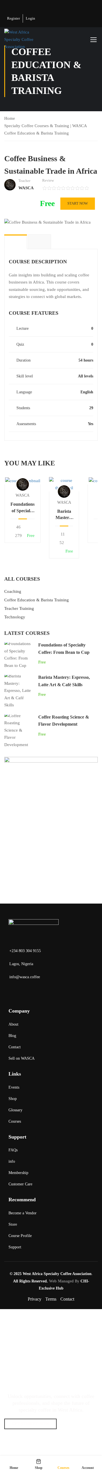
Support (14, 1247)
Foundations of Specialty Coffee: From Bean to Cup (22, 508)
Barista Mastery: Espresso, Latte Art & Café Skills (64, 515)
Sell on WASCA (21, 1058)
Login (30, 18)
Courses (14, 1121)
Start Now (77, 203)
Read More (22, 480)
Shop (12, 1099)
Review (48, 180)
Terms (50, 1299)
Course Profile (20, 1236)
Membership (18, 1173)
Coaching (12, 591)
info (11, 1161)
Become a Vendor (22, 1213)
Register (13, 18)
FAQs (13, 1150)
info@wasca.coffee (24, 977)
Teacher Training (19, 608)
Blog (12, 1036)
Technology (14, 617)
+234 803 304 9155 (25, 951)
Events (13, 1087)
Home (9, 118)
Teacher (24, 181)
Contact (14, 1047)
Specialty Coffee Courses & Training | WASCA (45, 125)
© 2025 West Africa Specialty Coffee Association (51, 1274)
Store (12, 1224)
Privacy (34, 1299)
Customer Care (20, 1184)
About (13, 1024)
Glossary (15, 1110)
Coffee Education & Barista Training (36, 133)
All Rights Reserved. (30, 1281)
